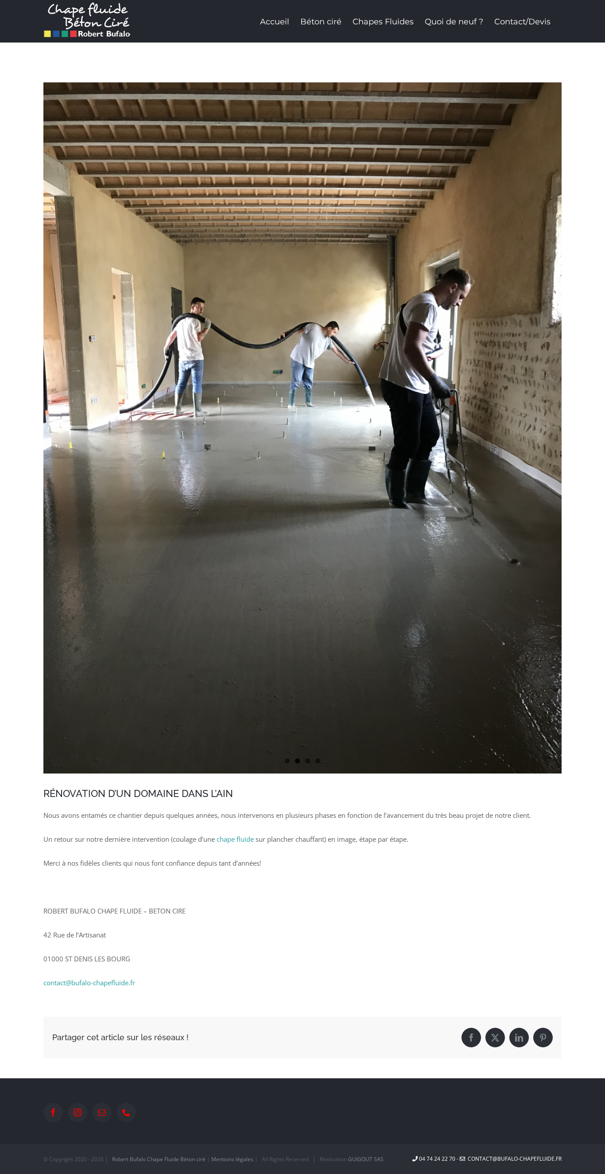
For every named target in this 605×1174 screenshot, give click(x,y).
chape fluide (235, 839)
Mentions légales (232, 1159)
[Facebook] (53, 1112)
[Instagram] (77, 1112)
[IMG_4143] (302, 428)
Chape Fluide (163, 1159)
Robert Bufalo (129, 1159)
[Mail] (102, 1112)
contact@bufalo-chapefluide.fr (89, 982)
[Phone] (126, 1112)
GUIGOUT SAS (366, 1159)
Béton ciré (193, 1159)
